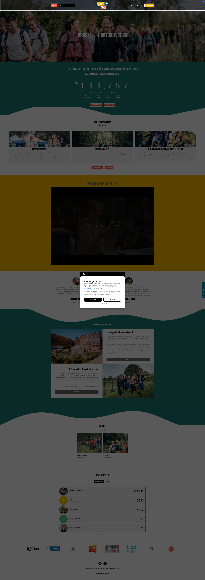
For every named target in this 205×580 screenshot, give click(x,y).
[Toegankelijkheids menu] (203, 2)
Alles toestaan (93, 299)
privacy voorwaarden (88, 288)
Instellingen (112, 299)
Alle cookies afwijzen (102, 303)
